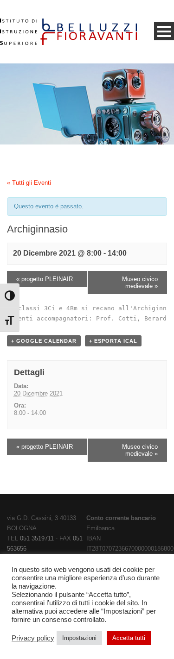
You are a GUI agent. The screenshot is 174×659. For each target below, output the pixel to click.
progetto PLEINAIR (44, 279)
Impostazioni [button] (79, 637)
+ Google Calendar (44, 341)
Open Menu (164, 31)
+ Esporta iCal (113, 341)
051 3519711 (37, 538)
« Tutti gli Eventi (29, 182)
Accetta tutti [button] (128, 637)
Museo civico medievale (140, 282)
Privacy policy (33, 638)
